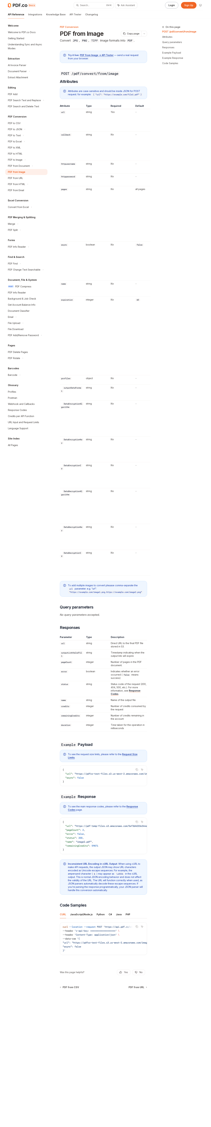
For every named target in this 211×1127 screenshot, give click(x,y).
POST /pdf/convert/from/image (179, 31)
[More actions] (144, 33)
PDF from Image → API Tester (97, 55)
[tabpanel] (103, 941)
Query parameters (172, 42)
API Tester (75, 14)
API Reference (16, 14)
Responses (168, 47)
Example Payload (171, 52)
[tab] (63, 914)
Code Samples (170, 63)
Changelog (91, 14)
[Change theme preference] (200, 5)
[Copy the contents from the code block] (137, 769)
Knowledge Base (56, 14)
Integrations (35, 14)
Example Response (172, 58)
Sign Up (188, 5)
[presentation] (103, 776)
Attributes (167, 36)
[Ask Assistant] (142, 769)
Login (171, 5)
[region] (103, 340)
